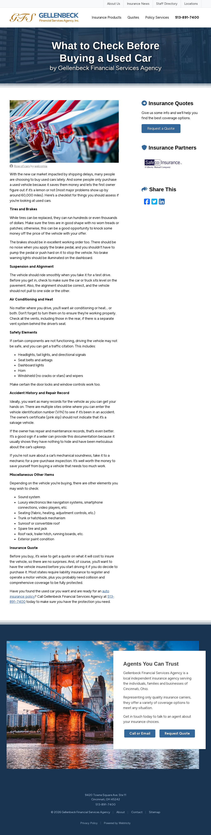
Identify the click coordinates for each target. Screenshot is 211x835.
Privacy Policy (89, 823)
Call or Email (139, 733)
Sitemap (154, 812)
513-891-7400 (106, 804)
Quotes (133, 17)
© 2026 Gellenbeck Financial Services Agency (80, 812)
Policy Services (157, 17)
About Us (113, 4)
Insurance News (138, 4)
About (120, 812)
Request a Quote (161, 128)
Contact (137, 812)
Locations (191, 4)
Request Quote (177, 733)
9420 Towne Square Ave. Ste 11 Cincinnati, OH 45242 (105, 797)
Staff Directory (166, 4)
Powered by (117, 823)
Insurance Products (106, 17)
